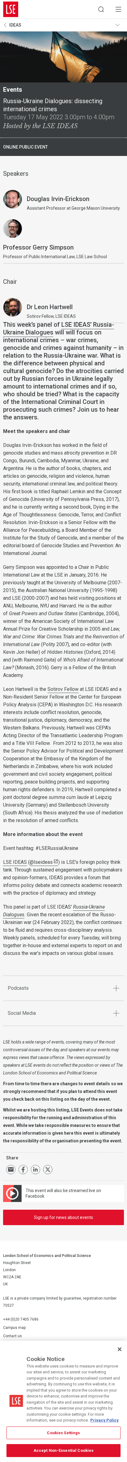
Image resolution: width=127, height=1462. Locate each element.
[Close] (119, 1349)
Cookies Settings (63, 1432)
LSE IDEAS (15, 862)
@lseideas (41, 862)
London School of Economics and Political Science (10, 9)
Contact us (12, 1336)
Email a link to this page (10, 1169)
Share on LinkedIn (35, 1169)
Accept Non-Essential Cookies (64, 1450)
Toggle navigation (119, 25)
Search (101, 9)
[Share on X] (47, 1169)
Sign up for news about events (63, 1217)
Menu (118, 9)
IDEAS (15, 25)
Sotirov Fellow (63, 689)
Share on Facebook (23, 1169)
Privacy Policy (104, 1420)
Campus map (14, 1327)
